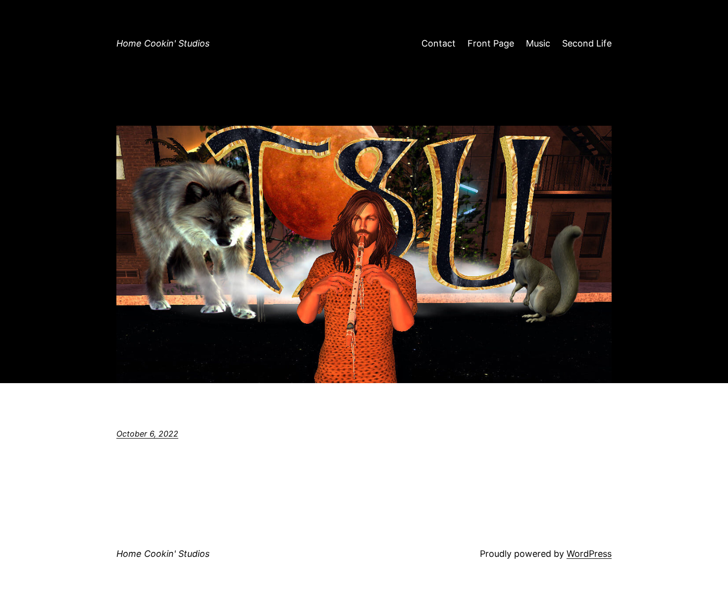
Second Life (587, 43)
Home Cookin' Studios (162, 43)
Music (538, 43)
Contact (438, 43)
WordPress (589, 553)
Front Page (491, 43)
